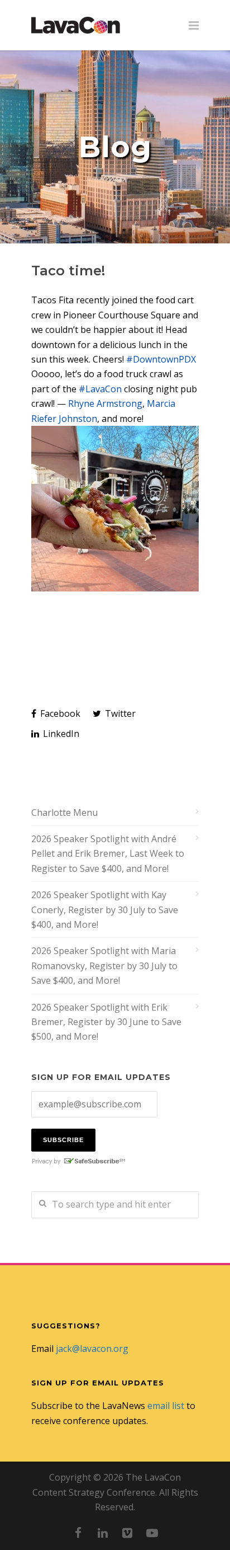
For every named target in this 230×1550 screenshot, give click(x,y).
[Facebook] (78, 1532)
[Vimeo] (127, 1532)
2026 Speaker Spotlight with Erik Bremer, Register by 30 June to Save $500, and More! (106, 1022)
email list (165, 1405)
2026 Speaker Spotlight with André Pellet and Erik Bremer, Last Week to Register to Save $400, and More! (107, 854)
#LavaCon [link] (100, 389)
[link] (105, 403)
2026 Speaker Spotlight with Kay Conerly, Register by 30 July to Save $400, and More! (104, 910)
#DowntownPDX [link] (161, 359)
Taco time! (68, 270)
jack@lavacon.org (92, 1348)
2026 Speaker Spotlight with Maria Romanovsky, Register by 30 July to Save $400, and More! (104, 966)
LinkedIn (60, 733)
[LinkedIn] (103, 1532)
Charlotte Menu (64, 812)
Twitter (119, 713)
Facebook (59, 713)
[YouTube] (152, 1532)
